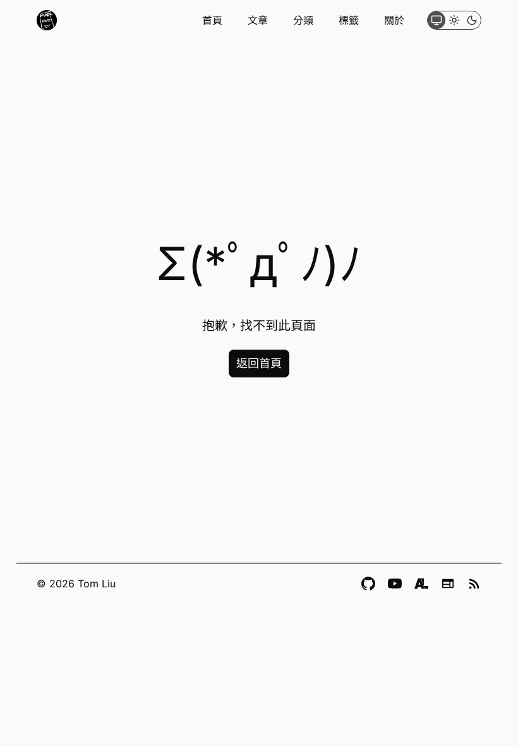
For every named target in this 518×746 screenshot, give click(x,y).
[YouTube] (395, 583)
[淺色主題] (454, 20)
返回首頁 (259, 363)
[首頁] (47, 20)
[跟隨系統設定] (436, 20)
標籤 (349, 20)
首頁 (212, 20)
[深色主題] (472, 20)
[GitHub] (368, 583)
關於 (394, 20)
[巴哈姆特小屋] (448, 583)
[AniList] (421, 583)
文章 (258, 20)
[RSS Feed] (474, 583)
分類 (303, 20)
